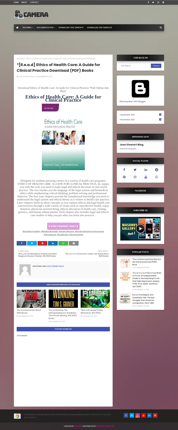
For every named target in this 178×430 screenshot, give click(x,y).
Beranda (20, 58)
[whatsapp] (156, 177)
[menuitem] (17, 27)
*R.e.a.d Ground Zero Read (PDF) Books (29, 311)
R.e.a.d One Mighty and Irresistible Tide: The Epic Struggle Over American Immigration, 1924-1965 (143, 298)
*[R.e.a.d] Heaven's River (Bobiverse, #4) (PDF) (92, 311)
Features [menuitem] (27, 27)
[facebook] (148, 2)
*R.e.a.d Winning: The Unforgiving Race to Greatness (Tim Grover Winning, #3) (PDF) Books (63, 314)
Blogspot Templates (105, 426)
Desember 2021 (141, 114)
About (24, 2)
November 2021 (141, 119)
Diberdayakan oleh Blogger (132, 101)
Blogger (78, 426)
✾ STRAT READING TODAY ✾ (63, 226)
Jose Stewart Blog (26, 76)
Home (16, 2)
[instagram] (158, 2)
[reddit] (156, 170)
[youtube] (146, 177)
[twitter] (153, 2)
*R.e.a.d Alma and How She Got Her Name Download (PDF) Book (146, 262)
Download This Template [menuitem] (71, 27)
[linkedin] (146, 170)
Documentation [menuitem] (45, 27)
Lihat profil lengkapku (128, 149)
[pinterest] (162, 2)
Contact (34, 2)
